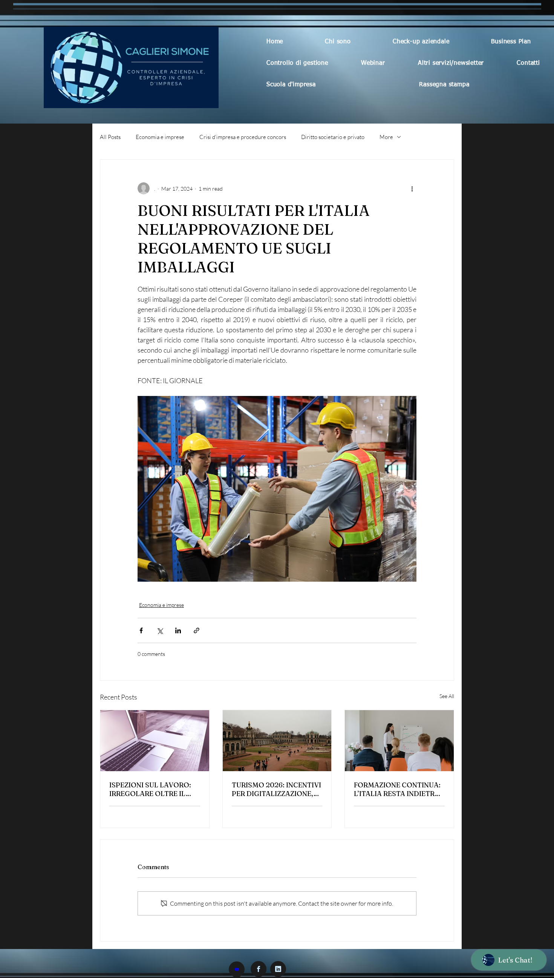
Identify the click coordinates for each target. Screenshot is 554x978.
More (386, 137)
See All (446, 696)
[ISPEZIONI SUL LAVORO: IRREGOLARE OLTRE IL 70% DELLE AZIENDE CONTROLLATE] (154, 740)
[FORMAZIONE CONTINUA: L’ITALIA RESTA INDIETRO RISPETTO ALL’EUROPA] (399, 740)
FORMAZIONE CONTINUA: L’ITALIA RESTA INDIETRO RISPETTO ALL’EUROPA (397, 789)
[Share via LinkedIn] (178, 630)
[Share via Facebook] (141, 630)
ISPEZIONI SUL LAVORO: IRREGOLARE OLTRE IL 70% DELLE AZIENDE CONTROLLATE (150, 789)
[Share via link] (196, 630)
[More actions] (411, 188)
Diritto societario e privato (332, 137)
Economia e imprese (160, 137)
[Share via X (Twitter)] (159, 630)
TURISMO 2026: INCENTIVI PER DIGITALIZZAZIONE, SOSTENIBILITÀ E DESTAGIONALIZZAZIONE (276, 789)
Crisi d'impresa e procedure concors (242, 137)
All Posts (110, 137)
